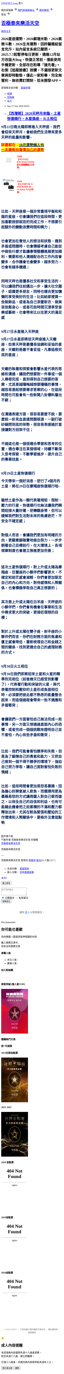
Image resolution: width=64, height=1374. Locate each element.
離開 (17, 1368)
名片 (9, 101)
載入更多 (6, 883)
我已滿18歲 (7, 1368)
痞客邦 (32, 860)
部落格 (10, 97)
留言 (38, 860)
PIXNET (14, 1329)
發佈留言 (6, 901)
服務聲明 (32, 1332)
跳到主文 (6, 31)
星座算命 (24, 868)
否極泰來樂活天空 (20, 23)
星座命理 (25, 88)
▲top (4, 877)
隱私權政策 (53, 1329)
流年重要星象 (27, 872)
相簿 (9, 93)
